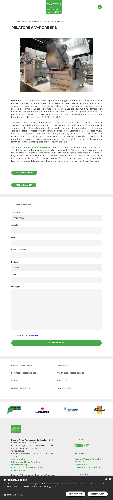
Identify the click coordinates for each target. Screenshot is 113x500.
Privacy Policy (18, 470)
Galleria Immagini (24, 173)
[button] (13, 494)
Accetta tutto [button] (98, 494)
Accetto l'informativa (28, 335)
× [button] (110, 479)
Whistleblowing (19, 465)
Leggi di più (52, 486)
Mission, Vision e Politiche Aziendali (88, 460)
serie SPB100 (22, 122)
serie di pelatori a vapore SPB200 (32, 147)
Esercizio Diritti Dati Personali (26, 467)
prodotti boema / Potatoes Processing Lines (30, 21)
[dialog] (56, 488)
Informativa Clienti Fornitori (25, 462)
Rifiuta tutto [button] (75, 494)
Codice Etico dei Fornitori (88, 467)
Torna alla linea (23, 185)
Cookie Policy (18, 459)
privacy (36, 335)
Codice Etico (81, 464)
